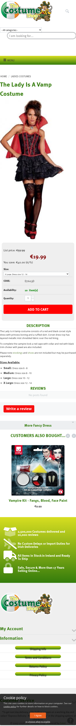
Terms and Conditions (38, 656)
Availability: (10, 290)
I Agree (38, 715)
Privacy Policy (38, 674)
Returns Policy (38, 665)
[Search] (73, 3)
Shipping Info (38, 648)
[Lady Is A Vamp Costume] (32, 169)
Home (3, 76)
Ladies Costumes (21, 76)
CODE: (7, 281)
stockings (18, 352)
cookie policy (10, 706)
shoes (31, 352)
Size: (6, 269)
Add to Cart (38, 309)
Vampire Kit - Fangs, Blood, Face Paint (38, 500)
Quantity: (9, 298)
